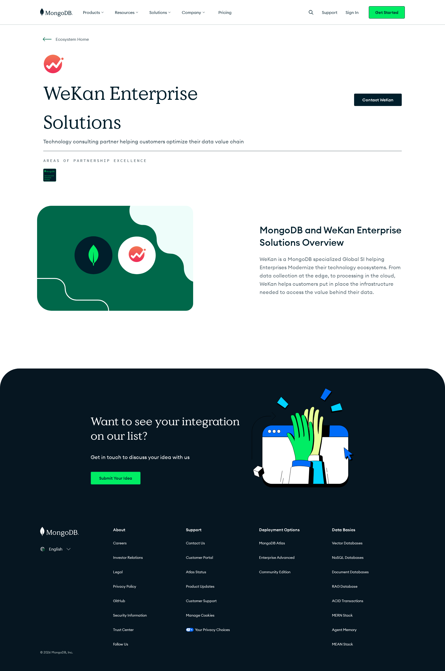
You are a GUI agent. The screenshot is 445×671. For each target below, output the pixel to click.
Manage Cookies (200, 615)
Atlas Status (196, 572)
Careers (120, 543)
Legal (118, 572)
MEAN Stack (342, 644)
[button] (60, 549)
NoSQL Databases (348, 557)
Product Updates (200, 586)
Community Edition (274, 572)
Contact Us (195, 543)
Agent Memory (344, 629)
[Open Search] (311, 12)
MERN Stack (342, 615)
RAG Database (344, 586)
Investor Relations (128, 557)
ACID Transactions (347, 601)
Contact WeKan (377, 99)
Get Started (386, 12)
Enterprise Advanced (277, 557)
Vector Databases (347, 543)
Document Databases (350, 572)
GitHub (119, 601)
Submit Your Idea (115, 478)
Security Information (130, 615)
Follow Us (120, 644)
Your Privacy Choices (212, 629)
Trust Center (123, 629)
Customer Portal (199, 557)
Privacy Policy (124, 586)
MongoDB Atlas (272, 543)
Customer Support (201, 601)
